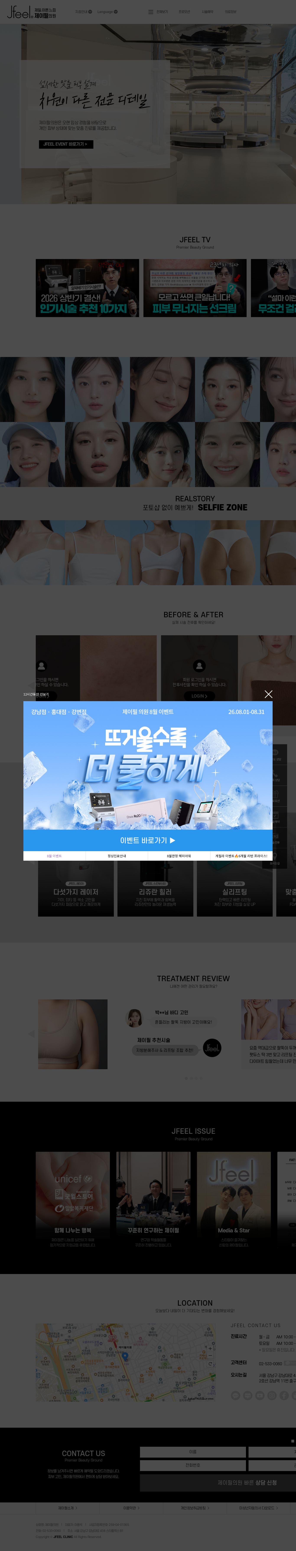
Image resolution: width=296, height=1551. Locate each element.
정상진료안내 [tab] (117, 856)
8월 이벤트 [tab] (54, 856)
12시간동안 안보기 (36, 694)
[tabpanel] (148, 776)
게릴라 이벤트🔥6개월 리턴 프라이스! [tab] (241, 856)
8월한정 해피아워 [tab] (179, 856)
